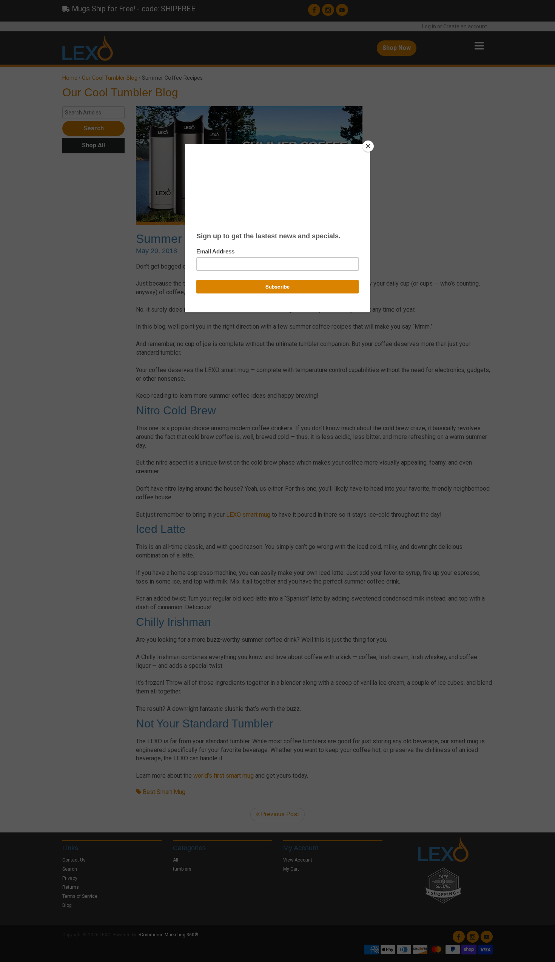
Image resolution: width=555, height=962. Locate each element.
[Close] (368, 146)
